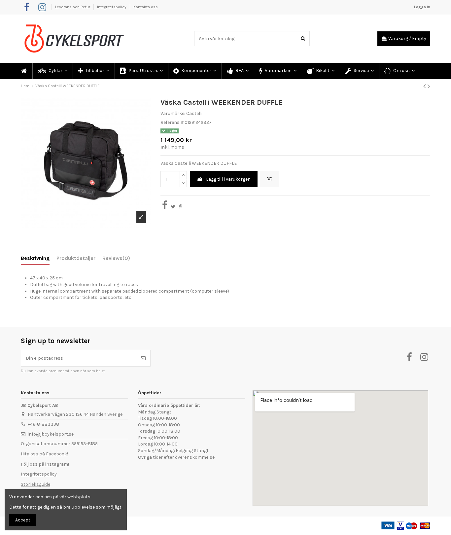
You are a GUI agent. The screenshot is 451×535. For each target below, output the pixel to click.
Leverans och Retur (73, 7)
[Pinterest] (180, 207)
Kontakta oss (145, 7)
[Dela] (164, 207)
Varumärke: (172, 113)
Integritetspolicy (112, 7)
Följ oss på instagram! (45, 464)
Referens (170, 122)
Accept (22, 520)
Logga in (422, 7)
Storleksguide (35, 484)
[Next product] (429, 86)
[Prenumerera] (143, 358)
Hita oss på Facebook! (44, 454)
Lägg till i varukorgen (228, 179)
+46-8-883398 (43, 424)
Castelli (194, 113)
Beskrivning (35, 258)
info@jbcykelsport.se (51, 434)
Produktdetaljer (75, 258)
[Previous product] (425, 86)
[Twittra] (173, 207)
